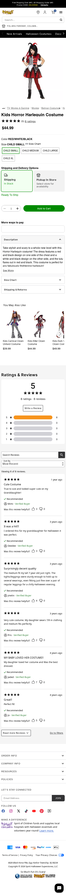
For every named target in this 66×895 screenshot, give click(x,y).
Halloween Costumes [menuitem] (39, 33)
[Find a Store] (38, 12)
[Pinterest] (42, 811)
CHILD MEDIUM (30, 150)
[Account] (45, 12)
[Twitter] (19, 811)
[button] (33, 71)
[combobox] (33, 20)
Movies (35, 108)
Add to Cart (44, 208)
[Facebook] (3, 811)
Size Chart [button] (35, 143)
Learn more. (46, 830)
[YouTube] (34, 811)
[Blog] (49, 811)
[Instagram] (11, 811)
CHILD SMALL (10, 150)
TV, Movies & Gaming (18, 108)
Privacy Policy (26, 855)
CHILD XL (8, 158)
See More (8, 270)
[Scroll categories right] (63, 33)
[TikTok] (26, 811)
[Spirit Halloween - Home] (8, 12)
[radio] (16, 181)
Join (58, 798)
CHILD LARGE (50, 150)
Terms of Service (9, 855)
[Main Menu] (61, 12)
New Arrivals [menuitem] (14, 33)
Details (44, 5)
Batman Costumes (50, 108)
